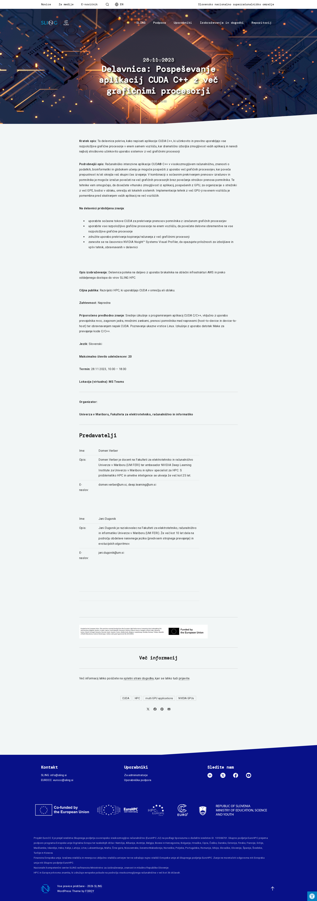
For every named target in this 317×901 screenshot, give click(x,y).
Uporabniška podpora (137, 780)
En (121, 4)
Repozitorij (262, 23)
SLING (140, 23)
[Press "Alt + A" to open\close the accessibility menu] (312, 896)
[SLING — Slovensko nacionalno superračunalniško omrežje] (55, 23)
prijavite (184, 678)
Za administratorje (136, 775)
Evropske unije (64, 843)
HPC (137, 698)
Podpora (159, 23)
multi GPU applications (159, 698)
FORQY (89, 891)
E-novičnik (89, 4)
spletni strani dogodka (138, 678)
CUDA (126, 698)
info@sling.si (58, 775)
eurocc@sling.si (63, 780)
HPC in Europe (42, 872)
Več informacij (158, 658)
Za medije (66, 4)
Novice (46, 4)
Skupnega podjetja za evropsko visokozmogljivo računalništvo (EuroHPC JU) (117, 838)
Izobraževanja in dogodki (222, 23)
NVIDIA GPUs (186, 698)
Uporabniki (183, 23)
